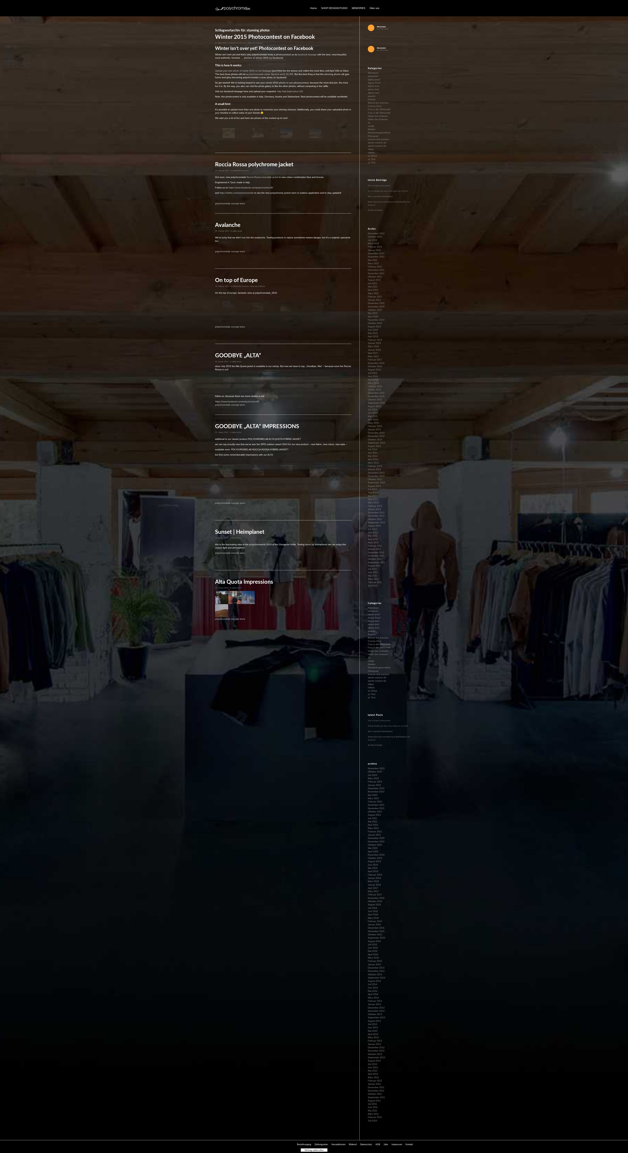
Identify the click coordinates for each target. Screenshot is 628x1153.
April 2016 (373, 379)
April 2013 (373, 499)
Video (371, 149)
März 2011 (373, 579)
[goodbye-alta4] (315, 476)
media (371, 126)
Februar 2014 (375, 466)
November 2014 (376, 436)
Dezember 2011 (376, 552)
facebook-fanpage (307, 54)
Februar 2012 (375, 545)
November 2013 (376, 476)
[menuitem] (313, 8)
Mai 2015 (372, 416)
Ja (369, 122)
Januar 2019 (374, 343)
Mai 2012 (372, 535)
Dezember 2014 (376, 432)
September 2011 (376, 562)
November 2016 (376, 363)
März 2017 (373, 356)
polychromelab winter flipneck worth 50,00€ (270, 74)
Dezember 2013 (376, 472)
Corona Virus (374, 106)
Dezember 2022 (376, 253)
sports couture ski (377, 142)
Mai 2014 (372, 456)
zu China (372, 156)
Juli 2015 (372, 409)
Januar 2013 (374, 509)
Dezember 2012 (376, 512)
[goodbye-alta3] (286, 469)
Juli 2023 (372, 240)
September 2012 (376, 522)
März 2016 (373, 383)
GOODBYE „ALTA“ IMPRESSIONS (257, 426)
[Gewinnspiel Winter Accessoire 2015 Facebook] (257, 133)
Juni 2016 (373, 376)
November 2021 (376, 273)
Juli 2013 (372, 489)
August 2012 (374, 525)
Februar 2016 (375, 386)
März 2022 (373, 263)
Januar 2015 (374, 429)
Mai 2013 (372, 496)
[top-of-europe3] (257, 307)
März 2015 (373, 422)
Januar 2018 (374, 349)
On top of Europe (236, 280)
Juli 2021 (372, 283)
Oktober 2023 (375, 236)
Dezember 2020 (376, 303)
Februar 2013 (375, 506)
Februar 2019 (375, 340)
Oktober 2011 (375, 559)
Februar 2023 (375, 246)
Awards (371, 99)
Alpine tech (373, 86)
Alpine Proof (374, 83)
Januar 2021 (374, 300)
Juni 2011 (373, 572)
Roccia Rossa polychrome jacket (254, 164)
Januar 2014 (374, 469)
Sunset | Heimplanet (239, 532)
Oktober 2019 (375, 323)
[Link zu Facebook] (390, 8)
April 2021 (373, 290)
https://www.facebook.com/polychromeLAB (251, 187)
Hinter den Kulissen (255, 43)
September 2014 (376, 442)
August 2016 (374, 369)
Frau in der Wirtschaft (379, 109)
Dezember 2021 (376, 270)
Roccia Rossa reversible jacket (263, 177)
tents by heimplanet (316, 544)
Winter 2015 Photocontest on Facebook (265, 37)
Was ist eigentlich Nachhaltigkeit (380, 196)
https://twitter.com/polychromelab (237, 193)
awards (371, 96)
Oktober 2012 (375, 519)
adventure (373, 76)
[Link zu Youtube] (405, 8)
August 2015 (374, 406)
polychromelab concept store (230, 203)
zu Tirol (371, 159)
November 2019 (376, 320)
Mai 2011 (372, 575)
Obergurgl (373, 136)
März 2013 (373, 502)
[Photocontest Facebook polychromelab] (286, 133)
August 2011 (374, 565)
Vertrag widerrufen (314, 1150)
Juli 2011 (372, 569)
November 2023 (376, 233)
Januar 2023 (374, 250)
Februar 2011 (375, 582)
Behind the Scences (238, 43)
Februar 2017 (375, 359)
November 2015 (376, 396)
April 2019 (373, 336)
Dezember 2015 (376, 393)
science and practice (378, 139)
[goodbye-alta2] (257, 470)
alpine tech (373, 89)
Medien (371, 129)
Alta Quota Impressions (244, 582)
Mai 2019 (372, 333)
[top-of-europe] (228, 304)
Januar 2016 (374, 389)
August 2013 (374, 486)
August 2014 (374, 446)
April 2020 (373, 316)
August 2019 (374, 326)
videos (371, 152)
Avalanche (227, 225)
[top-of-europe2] (286, 307)
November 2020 (376, 306)
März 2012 (373, 542)
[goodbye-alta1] (228, 469)
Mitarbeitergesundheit (379, 132)
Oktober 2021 (375, 276)
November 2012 (376, 515)
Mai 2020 (372, 313)
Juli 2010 (372, 585)
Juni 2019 (373, 330)
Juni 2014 (373, 452)
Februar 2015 (375, 426)
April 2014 (373, 459)
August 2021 (374, 280)
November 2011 (376, 555)
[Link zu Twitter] (395, 8)
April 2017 (373, 353)
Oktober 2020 (375, 310)
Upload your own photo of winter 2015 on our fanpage (243, 70)
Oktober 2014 (375, 439)
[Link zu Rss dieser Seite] (410, 8)
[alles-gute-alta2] (257, 381)
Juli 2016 (372, 373)
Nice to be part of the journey (379, 185)
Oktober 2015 (375, 399)
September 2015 (376, 403)
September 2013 (376, 482)
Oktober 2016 (375, 366)
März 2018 (373, 346)
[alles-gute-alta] (228, 381)
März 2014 (373, 462)
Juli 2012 (372, 529)
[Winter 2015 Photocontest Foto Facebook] (315, 133)
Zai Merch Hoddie (375, 210)
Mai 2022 (372, 260)
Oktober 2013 (375, 479)
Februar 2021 (375, 296)
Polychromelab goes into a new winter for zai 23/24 (388, 191)
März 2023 (373, 243)
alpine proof (237, 231)
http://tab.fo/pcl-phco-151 (290, 91)
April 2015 (373, 419)
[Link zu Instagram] (400, 8)
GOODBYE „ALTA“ (238, 355)
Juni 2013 (373, 492)
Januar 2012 (374, 549)
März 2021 (373, 293)
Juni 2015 (373, 413)
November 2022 (376, 256)
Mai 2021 (372, 286)
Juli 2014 (372, 449)
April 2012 (373, 539)
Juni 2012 (373, 532)
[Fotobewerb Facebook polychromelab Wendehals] (228, 133)
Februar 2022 (375, 266)
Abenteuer (373, 73)
